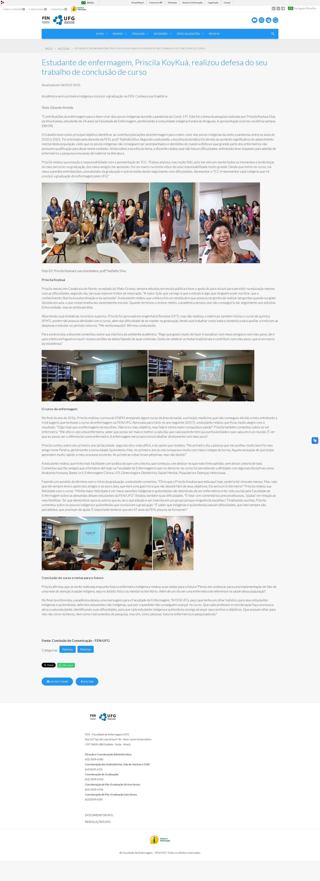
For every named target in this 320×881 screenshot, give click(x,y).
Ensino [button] (118, 33)
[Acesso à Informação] (78, 8)
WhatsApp (68, 665)
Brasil (90, 2)
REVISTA (214, 33)
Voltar (87, 681)
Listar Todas (58, 681)
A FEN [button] (100, 33)
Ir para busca (57, 9)
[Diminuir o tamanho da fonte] (278, 8)
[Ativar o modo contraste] (283, 8)
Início (49, 48)
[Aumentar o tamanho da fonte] (274, 8)
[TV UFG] (275, 20)
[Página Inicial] (46, 22)
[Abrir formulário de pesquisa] (273, 34)
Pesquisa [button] (138, 33)
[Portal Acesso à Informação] (160, 843)
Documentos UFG (99, 815)
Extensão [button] (161, 33)
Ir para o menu (36, 9)
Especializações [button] (188, 33)
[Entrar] (2, 3)
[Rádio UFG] (268, 20)
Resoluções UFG (98, 822)
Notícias (64, 48)
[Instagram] (261, 20)
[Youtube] (254, 20)
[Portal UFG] (63, 24)
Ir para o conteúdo (12, 9)
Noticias (85, 649)
